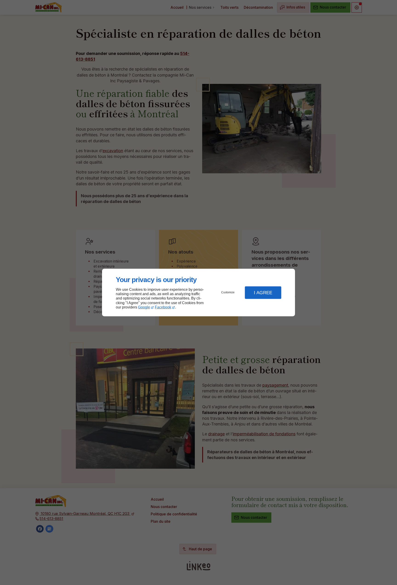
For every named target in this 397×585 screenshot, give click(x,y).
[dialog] (198, 292)
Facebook (163, 307)
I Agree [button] (263, 292)
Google (144, 307)
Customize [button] (228, 292)
